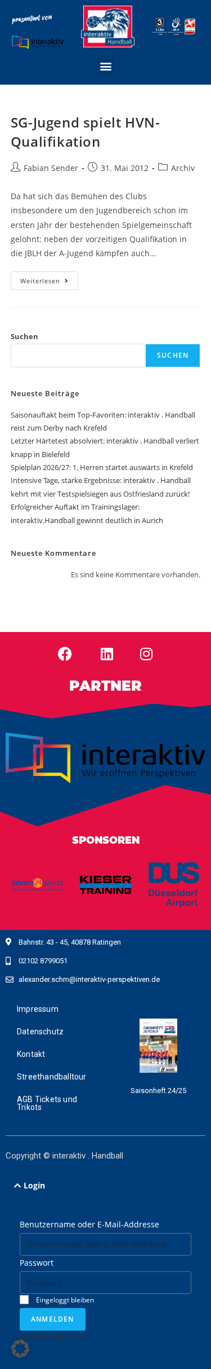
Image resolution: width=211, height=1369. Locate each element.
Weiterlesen (49, 278)
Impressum (38, 1008)
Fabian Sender (51, 168)
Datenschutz (40, 1031)
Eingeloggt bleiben (64, 1299)
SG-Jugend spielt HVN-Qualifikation (85, 132)
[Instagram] (146, 653)
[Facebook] (65, 653)
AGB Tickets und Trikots (47, 1103)
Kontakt (31, 1054)
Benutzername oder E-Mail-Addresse (89, 1224)
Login (34, 1185)
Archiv (183, 168)
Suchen (24, 336)
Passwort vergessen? (53, 1336)
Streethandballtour (52, 1076)
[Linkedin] (107, 653)
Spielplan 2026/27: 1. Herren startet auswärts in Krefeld (102, 467)
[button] (105, 65)
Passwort (36, 1262)
